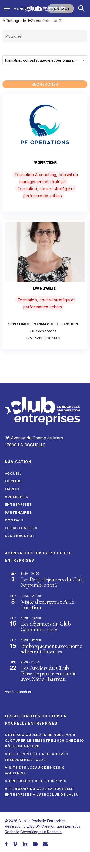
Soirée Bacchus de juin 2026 (35, 781)
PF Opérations (45, 162)
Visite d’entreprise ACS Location (47, 604)
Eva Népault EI (44, 288)
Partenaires (18, 512)
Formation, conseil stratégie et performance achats (46, 192)
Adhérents (16, 497)
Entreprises (18, 504)
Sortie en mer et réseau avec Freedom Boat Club (36, 757)
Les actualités (21, 528)
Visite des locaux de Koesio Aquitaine (35, 770)
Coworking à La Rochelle (41, 832)
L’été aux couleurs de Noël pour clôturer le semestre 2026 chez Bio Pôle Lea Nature (44, 740)
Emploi (12, 489)
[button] (82, 9)
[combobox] (45, 60)
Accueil (13, 473)
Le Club (13, 481)
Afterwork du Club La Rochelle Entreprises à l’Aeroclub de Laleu (42, 791)
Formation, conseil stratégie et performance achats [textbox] (46, 60)
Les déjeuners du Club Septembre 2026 (46, 626)
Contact (14, 520)
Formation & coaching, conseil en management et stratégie (46, 178)
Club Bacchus (20, 536)
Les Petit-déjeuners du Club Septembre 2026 (52, 582)
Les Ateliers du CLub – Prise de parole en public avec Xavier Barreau (48, 673)
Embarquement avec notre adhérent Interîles (51, 648)
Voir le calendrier (18, 691)
